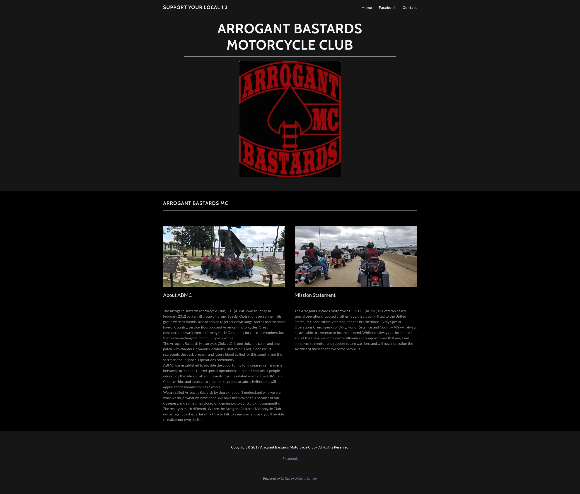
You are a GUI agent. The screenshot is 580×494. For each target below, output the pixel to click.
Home (367, 7)
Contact (410, 7)
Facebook (387, 7)
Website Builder (306, 478)
